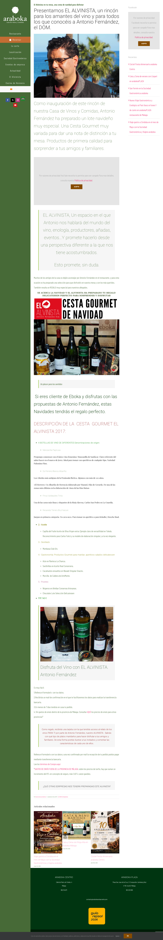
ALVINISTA (60, 797)
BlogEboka (65, 797)
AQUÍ (89, 711)
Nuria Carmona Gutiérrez (40, 797)
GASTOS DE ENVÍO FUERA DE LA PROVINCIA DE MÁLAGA (56, 768)
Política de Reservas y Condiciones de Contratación (87, 930)
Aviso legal (104, 930)
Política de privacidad (83, 180)
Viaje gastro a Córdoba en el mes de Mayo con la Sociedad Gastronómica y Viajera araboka (144, 127)
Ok (128, 936)
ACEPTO (76, 187)
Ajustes (117, 936)
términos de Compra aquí (50, 764)
